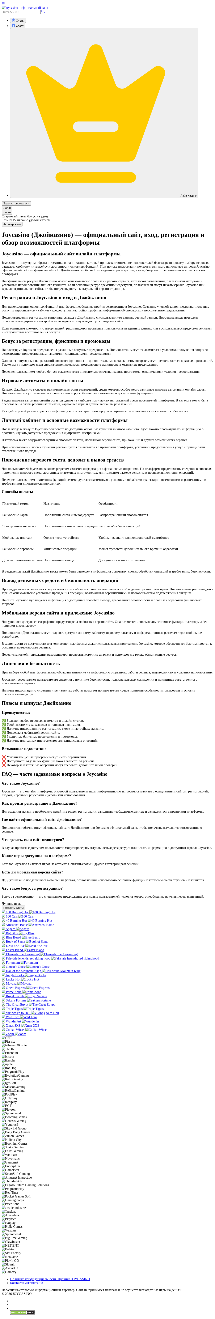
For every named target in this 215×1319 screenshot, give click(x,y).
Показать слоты (13, 907)
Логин (7, 207)
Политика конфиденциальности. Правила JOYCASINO (50, 1279)
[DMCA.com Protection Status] (22, 1313)
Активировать (12, 224)
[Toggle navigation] (3, 4)
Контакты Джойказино (26, 1283)
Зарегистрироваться (16, 203)
